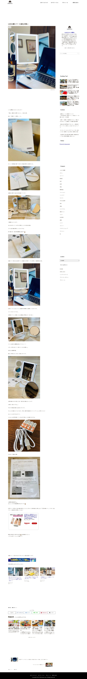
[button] (51, 612)
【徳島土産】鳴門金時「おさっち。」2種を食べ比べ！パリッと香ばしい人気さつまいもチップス (69, 126)
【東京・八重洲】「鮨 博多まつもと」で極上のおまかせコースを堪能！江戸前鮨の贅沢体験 (69, 120)
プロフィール (62, 280)
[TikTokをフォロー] (70, 48)
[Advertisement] (43, 13)
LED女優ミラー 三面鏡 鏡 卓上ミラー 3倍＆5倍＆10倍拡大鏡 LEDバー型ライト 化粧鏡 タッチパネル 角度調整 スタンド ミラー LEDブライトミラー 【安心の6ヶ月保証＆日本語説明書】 (30, 516)
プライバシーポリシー (64, 277)
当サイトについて (33, 675)
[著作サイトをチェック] (65, 48)
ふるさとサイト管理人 (70, 32)
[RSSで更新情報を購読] (74, 48)
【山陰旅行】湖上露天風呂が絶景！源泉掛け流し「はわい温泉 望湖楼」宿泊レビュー (69, 135)
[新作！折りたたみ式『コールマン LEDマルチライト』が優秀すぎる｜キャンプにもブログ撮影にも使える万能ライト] (15, 571)
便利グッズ (15, 607)
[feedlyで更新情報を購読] (72, 48)
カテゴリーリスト (41, 675)
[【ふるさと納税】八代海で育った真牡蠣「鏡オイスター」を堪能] (31, 571)
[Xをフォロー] (67, 48)
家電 (10, 607)
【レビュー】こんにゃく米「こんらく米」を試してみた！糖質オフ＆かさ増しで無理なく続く (69, 131)
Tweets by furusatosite (65, 144)
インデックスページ (64, 274)
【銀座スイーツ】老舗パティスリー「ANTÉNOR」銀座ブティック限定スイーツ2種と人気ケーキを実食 (69, 116)
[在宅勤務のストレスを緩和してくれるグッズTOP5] (47, 571)
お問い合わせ (62, 271)
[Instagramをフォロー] (68, 48)
